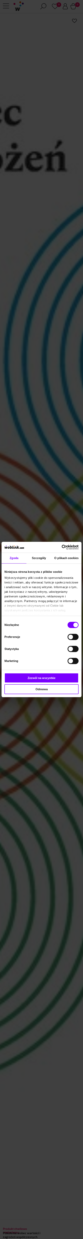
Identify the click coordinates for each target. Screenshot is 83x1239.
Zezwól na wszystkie (41, 678)
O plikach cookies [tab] (66, 558)
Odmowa (42, 689)
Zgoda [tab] (14, 558)
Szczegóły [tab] (39, 558)
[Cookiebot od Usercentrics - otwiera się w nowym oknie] (62, 547)
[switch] (73, 637)
